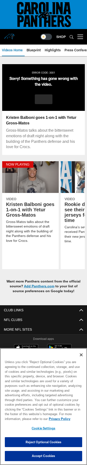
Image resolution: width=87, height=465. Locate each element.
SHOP (61, 37)
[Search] (71, 37)
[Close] (81, 355)
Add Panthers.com (39, 286)
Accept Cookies (43, 456)
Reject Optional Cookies (44, 442)
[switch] (46, 37)
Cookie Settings (43, 428)
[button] (44, 99)
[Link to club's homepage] (9, 35)
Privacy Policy (21, 419)
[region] (43, 406)
